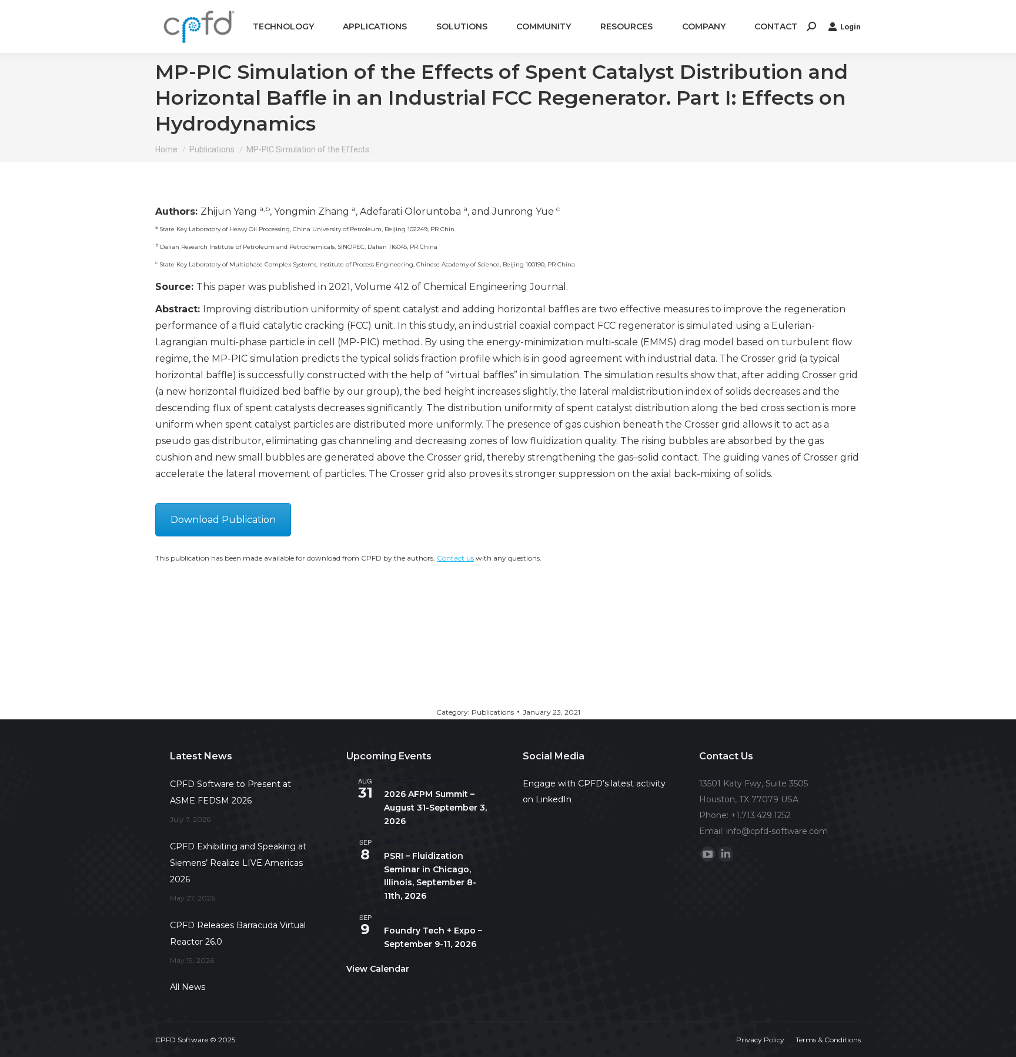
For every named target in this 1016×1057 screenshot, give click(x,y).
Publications (493, 712)
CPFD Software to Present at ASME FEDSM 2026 (230, 792)
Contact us (455, 557)
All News (187, 987)
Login (850, 26)
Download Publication (223, 519)
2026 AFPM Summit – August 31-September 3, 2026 (435, 807)
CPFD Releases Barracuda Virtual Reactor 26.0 (238, 933)
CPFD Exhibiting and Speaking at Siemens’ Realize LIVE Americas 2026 (238, 863)
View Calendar (377, 968)
